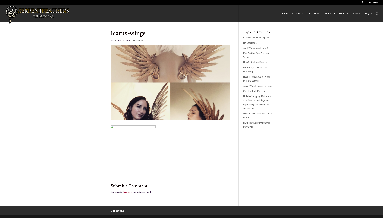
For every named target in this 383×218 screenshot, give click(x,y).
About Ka (327, 13)
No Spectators (250, 42)
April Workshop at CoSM (255, 48)
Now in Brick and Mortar (255, 62)
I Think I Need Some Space (256, 37)
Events (342, 13)
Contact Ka (117, 210)
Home (285, 13)
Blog (367, 13)
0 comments (137, 40)
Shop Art (311, 13)
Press (355, 13)
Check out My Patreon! (254, 91)
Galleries (296, 13)
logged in (127, 191)
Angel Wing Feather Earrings (257, 86)
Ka (114, 40)
